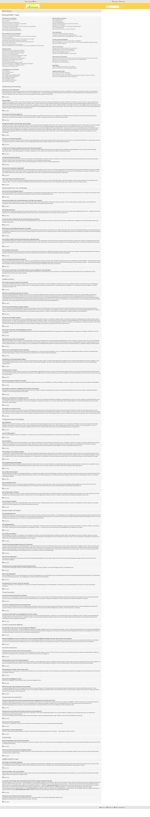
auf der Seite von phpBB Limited (46, 765)
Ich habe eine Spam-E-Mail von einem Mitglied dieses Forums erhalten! (67, 36)
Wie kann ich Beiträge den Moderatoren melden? (12, 62)
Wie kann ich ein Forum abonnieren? (60, 60)
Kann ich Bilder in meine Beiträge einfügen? (11, 74)
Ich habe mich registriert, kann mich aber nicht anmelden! (14, 23)
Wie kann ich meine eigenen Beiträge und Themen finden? (64, 53)
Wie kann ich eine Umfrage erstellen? (10, 54)
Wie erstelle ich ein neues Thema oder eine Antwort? (13, 50)
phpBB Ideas (73, 773)
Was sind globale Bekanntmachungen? (10, 76)
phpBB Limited (87, 231)
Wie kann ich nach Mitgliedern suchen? (60, 52)
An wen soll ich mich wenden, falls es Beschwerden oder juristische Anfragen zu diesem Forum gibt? (73, 75)
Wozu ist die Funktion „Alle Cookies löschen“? (12, 30)
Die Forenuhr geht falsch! (7, 37)
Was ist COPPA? (5, 21)
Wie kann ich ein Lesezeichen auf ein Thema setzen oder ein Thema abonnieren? (69, 59)
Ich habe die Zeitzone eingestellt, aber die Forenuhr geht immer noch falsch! (18, 38)
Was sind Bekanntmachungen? (8, 77)
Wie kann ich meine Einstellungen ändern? (11, 34)
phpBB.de (98, 231)
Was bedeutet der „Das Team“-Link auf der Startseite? (63, 29)
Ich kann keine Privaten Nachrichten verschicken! (62, 33)
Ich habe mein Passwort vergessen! (10, 27)
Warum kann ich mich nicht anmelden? (10, 25)
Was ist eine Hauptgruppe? (58, 27)
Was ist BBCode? (6, 70)
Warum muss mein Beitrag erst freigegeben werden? (13, 64)
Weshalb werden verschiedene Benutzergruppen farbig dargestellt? (66, 26)
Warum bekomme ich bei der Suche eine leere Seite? (63, 50)
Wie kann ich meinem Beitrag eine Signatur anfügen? (13, 52)
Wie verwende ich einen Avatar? (9, 42)
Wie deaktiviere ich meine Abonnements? (61, 62)
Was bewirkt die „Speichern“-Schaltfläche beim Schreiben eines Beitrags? (17, 63)
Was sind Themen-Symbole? (8, 81)
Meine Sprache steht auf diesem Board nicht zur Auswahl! (14, 40)
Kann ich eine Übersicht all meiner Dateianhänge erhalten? (64, 68)
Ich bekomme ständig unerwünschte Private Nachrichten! (64, 34)
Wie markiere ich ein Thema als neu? (10, 66)
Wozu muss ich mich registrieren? (9, 19)
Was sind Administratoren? (58, 19)
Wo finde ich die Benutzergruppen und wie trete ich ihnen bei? (65, 23)
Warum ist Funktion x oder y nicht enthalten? (61, 73)
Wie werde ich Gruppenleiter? (58, 25)
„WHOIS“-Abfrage (11, 783)
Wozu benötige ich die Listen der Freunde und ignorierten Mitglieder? (66, 40)
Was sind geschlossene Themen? (9, 80)
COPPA (83, 125)
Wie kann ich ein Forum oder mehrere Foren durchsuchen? (64, 48)
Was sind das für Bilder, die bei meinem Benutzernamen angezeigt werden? (18, 41)
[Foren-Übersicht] (33, 6)
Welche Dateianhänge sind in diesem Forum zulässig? (63, 66)
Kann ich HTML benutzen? (8, 72)
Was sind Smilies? (6, 73)
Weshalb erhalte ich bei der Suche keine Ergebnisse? (63, 49)
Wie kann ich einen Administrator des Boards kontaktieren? (64, 76)
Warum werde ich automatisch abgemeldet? (11, 29)
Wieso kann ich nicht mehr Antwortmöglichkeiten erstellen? (14, 55)
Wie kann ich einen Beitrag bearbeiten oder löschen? (13, 51)
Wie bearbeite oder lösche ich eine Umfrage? (11, 56)
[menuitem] (34, 2)
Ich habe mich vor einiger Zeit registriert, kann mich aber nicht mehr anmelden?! (19, 26)
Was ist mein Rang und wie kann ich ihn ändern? (12, 44)
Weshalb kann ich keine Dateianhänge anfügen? (12, 59)
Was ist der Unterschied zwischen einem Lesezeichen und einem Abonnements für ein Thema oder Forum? (75, 58)
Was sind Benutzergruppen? (58, 22)
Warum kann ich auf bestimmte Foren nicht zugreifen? (13, 58)
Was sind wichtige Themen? (8, 78)
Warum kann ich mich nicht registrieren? (10, 22)
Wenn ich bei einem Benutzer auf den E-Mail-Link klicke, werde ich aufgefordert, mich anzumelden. (23, 45)
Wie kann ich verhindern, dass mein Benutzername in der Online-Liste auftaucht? (19, 36)
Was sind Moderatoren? (57, 21)
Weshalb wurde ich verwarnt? (8, 60)
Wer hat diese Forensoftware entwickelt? (61, 72)
